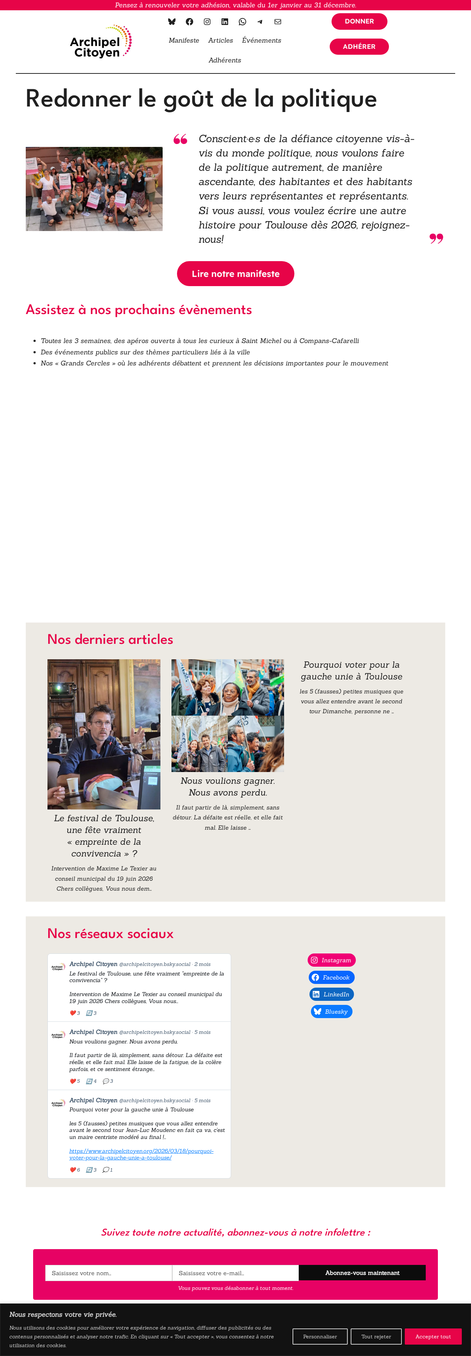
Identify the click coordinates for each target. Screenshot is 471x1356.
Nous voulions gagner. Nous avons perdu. (227, 786)
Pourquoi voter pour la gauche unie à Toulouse (351, 670)
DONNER (359, 21)
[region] (235, 1329)
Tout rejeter (376, 1336)
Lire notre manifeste (236, 273)
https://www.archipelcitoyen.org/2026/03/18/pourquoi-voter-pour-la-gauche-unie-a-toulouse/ (141, 1154)
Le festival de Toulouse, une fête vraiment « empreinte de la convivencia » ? (104, 835)
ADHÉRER (359, 46)
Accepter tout (433, 1336)
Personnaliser (320, 1336)
